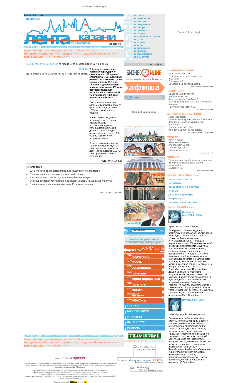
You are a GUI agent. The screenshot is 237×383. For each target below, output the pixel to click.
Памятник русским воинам (182, 107)
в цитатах (140, 30)
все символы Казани (200, 87)
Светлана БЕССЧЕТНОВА (192, 213)
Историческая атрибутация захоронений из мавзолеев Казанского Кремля (190, 161)
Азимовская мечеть (178, 142)
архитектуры (96, 47)
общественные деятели (184, 186)
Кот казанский (175, 81)
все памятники (203, 110)
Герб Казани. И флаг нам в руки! (185, 76)
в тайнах (140, 42)
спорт (58, 56)
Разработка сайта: (140, 360)
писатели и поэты (180, 179)
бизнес (67, 53)
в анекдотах (142, 47)
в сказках (140, 50)
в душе (138, 39)
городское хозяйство (38, 53)
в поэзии (140, 21)
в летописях (142, 18)
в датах (139, 15)
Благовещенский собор (180, 127)
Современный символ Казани (184, 84)
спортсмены (176, 198)
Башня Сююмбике (178, 96)
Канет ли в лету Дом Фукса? (183, 99)
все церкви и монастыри (198, 132)
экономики (61, 47)
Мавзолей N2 (175, 168)
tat (155, 64)
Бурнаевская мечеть (179, 150)
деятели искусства (180, 194)
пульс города (33, 50)
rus (150, 64)
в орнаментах (143, 53)
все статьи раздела (109, 192)
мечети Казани (176, 140)
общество (82, 50)
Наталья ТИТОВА (193, 299)
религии (83, 47)
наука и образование (96, 53)
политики (174, 182)
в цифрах (140, 27)
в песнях (140, 33)
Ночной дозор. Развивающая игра (187, 314)
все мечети (204, 153)
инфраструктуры (113, 47)
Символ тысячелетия (179, 73)
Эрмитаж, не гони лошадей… (184, 226)
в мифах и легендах (147, 36)
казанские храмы (177, 117)
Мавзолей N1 (175, 165)
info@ (66, 382)
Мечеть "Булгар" (177, 147)
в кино (138, 44)
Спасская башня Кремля (181, 94)
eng (160, 64)
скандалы (59, 50)
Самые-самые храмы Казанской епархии (190, 119)
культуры (72, 47)
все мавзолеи (203, 171)
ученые (173, 190)
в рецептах (141, 56)
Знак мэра (173, 78)
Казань (29, 64)
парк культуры (34, 56)
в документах (143, 24)
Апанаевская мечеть (179, 145)
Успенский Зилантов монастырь (185, 130)
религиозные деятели (182, 202)
